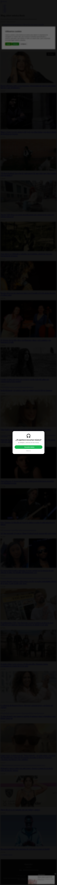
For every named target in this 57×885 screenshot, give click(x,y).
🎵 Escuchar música (28, 447)
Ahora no (28, 450)
